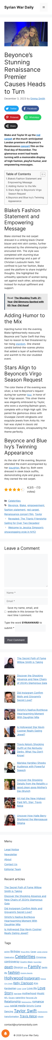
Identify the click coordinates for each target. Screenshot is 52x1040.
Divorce (18, 967)
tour (29, 394)
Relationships (26, 1002)
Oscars (12, 998)
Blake (23, 505)
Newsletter (10, 854)
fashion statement (14, 509)
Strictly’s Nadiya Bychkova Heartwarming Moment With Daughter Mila (20, 921)
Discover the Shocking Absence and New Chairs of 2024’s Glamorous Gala (25, 900)
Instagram (32, 978)
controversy (11, 961)
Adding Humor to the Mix (22, 186)
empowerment (35, 505)
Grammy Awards (26, 973)
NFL (6, 998)
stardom (20, 343)
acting (7, 952)
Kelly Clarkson (23, 983)
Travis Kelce (28, 1016)
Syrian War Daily (19, 7)
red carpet (33, 509)
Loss (19, 988)
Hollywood (13, 978)
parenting (20, 997)
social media (18, 1005)
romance (38, 1001)
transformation (11, 1016)
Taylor (38, 514)
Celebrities (14, 500)
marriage (17, 994)
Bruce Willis (25, 952)
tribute (40, 1016)
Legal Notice (11, 849)
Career (33, 952)
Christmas (41, 957)
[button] (41, 174)
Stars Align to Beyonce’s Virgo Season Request (25, 191)
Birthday (15, 951)
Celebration (9, 957)
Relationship (12, 1001)
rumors (6, 1006)
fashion (14, 972)
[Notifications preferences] (5, 1033)
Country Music (26, 962)
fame (25, 968)
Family (34, 966)
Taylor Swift (25, 1010)
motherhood (29, 993)
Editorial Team (12, 869)
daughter (14, 467)
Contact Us (10, 864)
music (40, 993)
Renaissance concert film (19, 514)
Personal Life (31, 998)
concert (25, 146)
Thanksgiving (42, 1012)
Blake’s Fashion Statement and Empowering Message (24, 180)
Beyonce (13, 505)
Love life (32, 988)
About (7, 859)
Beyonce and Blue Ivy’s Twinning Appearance (26, 199)
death (8, 967)
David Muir (37, 962)
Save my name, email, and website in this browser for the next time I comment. (25, 611)
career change (42, 952)
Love (24, 988)
